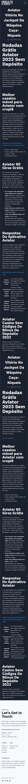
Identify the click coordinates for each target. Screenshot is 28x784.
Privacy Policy (14, 746)
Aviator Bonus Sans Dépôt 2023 (12, 143)
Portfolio (4, 748)
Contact (4, 752)
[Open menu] (25, 3)
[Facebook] (3, 781)
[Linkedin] (5, 781)
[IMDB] (10, 781)
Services (4, 750)
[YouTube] (7, 781)
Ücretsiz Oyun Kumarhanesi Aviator (13, 145)
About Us (5, 746)
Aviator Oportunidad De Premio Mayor (13, 617)
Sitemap (12, 748)
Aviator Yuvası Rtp (7, 438)
